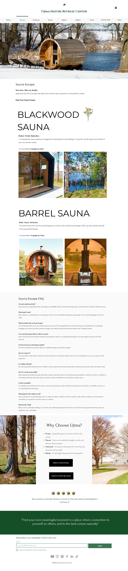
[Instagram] (57, 556)
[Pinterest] (62, 556)
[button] (116, 7)
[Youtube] (52, 556)
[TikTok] (77, 556)
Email (18, 542)
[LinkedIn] (72, 556)
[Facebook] (67, 556)
